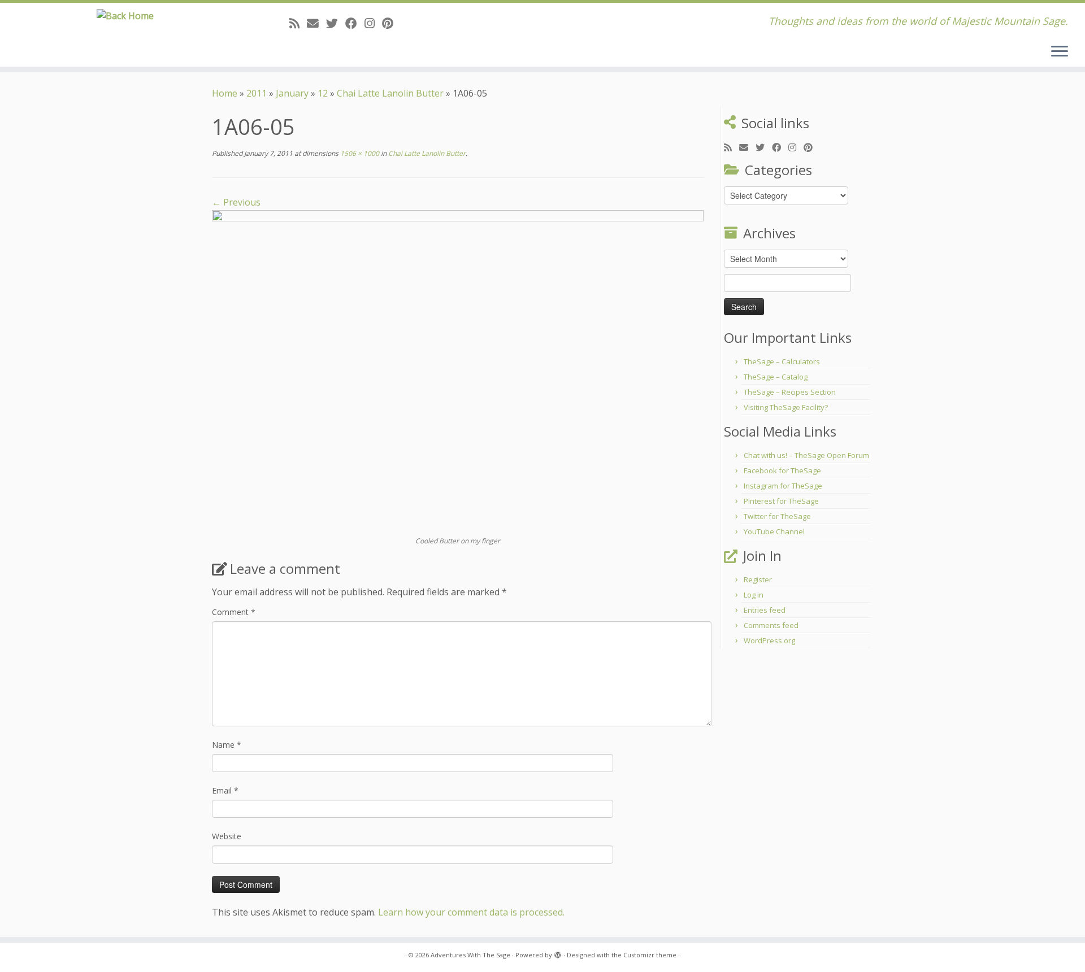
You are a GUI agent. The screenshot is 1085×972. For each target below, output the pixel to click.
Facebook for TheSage (782, 470)
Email (225, 790)
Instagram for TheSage (783, 486)
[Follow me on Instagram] (373, 23)
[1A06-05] (458, 372)
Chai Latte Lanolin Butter (390, 93)
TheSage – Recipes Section (790, 392)
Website (226, 836)
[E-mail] (316, 23)
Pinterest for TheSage (781, 501)
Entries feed (764, 610)
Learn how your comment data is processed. (471, 912)
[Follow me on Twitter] (335, 23)
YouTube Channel (774, 531)
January (292, 93)
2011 (256, 93)
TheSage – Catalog (776, 377)
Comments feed (771, 625)
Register (758, 579)
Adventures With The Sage (470, 955)
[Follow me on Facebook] (354, 23)
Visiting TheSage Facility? (786, 407)
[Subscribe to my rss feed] (298, 23)
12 (323, 93)
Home (224, 93)
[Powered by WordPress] (558, 953)
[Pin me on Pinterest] (391, 23)
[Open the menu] (1059, 51)
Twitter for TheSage (777, 516)
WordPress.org (769, 640)
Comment (233, 612)
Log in (753, 595)
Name (226, 744)
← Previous (236, 202)
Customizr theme (649, 955)
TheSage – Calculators (782, 361)
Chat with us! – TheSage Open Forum (806, 455)
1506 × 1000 (358, 153)
